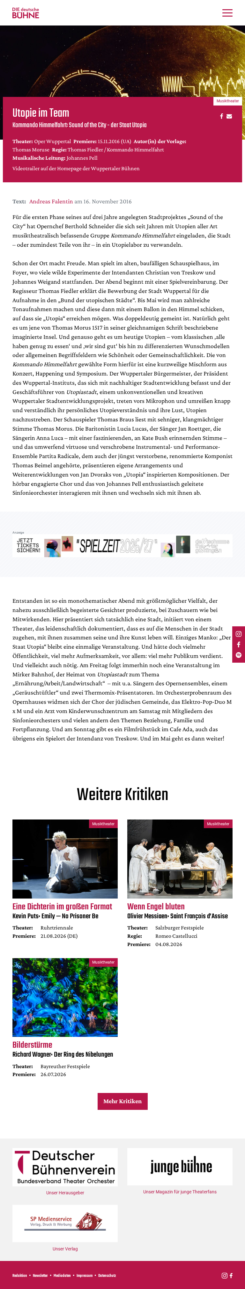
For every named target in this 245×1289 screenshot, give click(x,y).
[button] (221, 116)
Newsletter (40, 1276)
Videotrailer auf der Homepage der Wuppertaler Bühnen (76, 168)
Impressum (85, 1276)
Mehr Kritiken (122, 1100)
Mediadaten (62, 1276)
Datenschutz (107, 1276)
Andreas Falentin (51, 201)
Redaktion (19, 1276)
